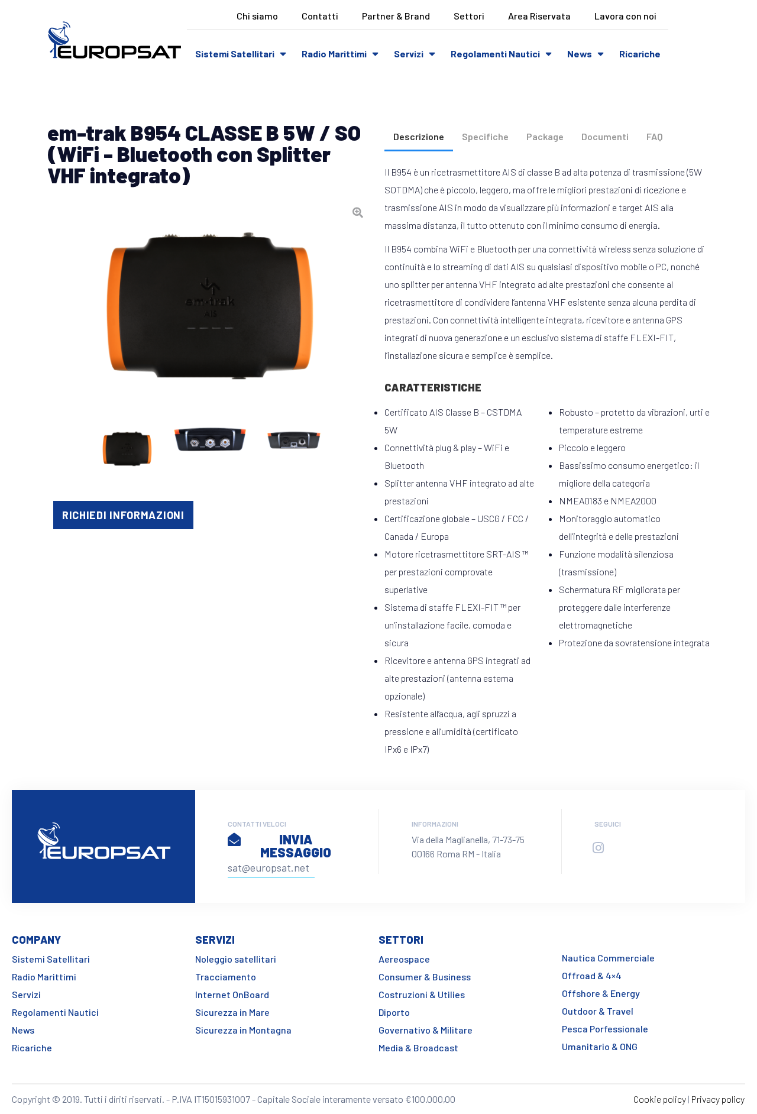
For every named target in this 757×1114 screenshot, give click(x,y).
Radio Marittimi (334, 53)
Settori (469, 15)
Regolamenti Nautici (495, 53)
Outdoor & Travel (597, 1010)
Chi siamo (257, 15)
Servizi (408, 53)
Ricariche (640, 53)
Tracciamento (225, 976)
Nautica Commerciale (608, 957)
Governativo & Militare (425, 1029)
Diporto (394, 1012)
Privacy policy (718, 1099)
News (579, 53)
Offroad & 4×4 (592, 975)
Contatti (320, 15)
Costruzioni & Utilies (421, 994)
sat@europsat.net (268, 867)
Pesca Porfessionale (605, 1028)
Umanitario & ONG (600, 1046)
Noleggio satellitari (235, 958)
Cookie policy (659, 1099)
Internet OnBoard (232, 994)
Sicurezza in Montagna (243, 1029)
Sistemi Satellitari (234, 53)
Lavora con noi (625, 15)
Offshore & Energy (601, 993)
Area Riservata (539, 15)
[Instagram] (597, 847)
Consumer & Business (424, 976)
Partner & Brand (396, 15)
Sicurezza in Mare (232, 1012)
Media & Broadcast (418, 1047)
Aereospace (404, 958)
